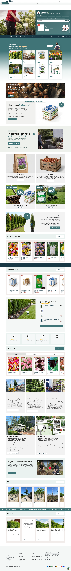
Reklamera (21, 556)
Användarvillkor (22, 557)
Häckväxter (35, 354)
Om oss (20, 560)
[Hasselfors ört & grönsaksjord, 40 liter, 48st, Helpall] (26, 282)
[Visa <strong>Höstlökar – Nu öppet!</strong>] (20, 163)
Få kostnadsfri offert (13, 143)
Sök (19, 552)
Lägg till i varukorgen (51, 325)
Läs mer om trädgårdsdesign (13, 453)
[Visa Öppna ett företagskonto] (15, 385)
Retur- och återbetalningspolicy (37, 556)
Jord (54, 354)
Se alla (59, 236)
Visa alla (59, 348)
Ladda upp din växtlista (42, 453)
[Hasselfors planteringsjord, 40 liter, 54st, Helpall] (13, 282)
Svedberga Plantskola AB (12, 566)
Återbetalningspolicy (22, 559)
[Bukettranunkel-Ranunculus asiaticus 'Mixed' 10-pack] (13, 249)
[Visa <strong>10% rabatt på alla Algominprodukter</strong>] (50, 194)
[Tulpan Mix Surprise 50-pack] (13, 364)
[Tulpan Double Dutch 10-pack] (40, 364)
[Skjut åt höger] (64, 251)
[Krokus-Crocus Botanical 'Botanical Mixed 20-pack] (26, 249)
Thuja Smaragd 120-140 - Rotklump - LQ (49, 305)
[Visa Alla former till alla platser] (35, 385)
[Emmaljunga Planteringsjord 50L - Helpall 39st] (40, 282)
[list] (35, 339)
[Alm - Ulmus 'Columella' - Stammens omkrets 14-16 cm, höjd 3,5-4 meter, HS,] (53, 494)
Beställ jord (20, 207)
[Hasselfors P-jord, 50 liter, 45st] (53, 282)
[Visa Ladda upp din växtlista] (50, 425)
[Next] (64, 530)
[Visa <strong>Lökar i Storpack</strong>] (50, 163)
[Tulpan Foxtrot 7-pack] (26, 364)
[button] (60, 1)
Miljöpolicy (34, 557)
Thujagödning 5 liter (47, 314)
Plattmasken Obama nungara (37, 559)
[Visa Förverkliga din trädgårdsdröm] (20, 425)
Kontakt (20, 553)
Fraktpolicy (34, 553)
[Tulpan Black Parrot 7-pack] (53, 364)
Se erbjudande (11, 95)
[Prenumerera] (58, 552)
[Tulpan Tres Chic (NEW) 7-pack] (53, 249)
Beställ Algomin (50, 207)
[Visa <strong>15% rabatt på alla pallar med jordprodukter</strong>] (20, 194)
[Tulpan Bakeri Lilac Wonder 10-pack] (40, 249)
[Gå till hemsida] (9, 1)
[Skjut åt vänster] (7, 251)
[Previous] (7, 530)
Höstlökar (16, 354)
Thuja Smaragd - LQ (55, 227)
